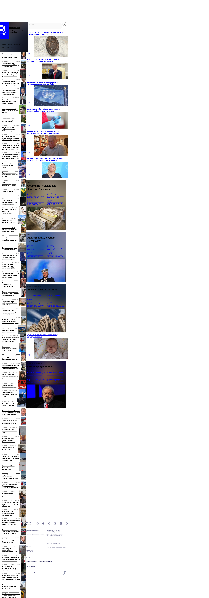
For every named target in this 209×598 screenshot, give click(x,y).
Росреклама (28, 557)
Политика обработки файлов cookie (33, 572)
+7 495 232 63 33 (29, 551)
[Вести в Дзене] (37, 523)
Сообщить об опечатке (31, 561)
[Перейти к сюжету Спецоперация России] (46, 396)
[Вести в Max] (43, 523)
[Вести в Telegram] (49, 523)
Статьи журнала (31, 566)
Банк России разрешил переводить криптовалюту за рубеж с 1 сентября (13, 30)
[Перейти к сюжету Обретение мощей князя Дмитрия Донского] (46, 218)
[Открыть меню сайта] (64, 24)
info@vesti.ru (28, 546)
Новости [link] (31, 24)
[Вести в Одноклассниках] (61, 523)
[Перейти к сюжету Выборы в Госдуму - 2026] (46, 320)
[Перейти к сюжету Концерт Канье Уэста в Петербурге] (46, 270)
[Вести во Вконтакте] (55, 523)
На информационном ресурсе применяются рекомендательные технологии (41, 573)
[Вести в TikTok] (67, 523)
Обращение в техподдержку (45, 561)
